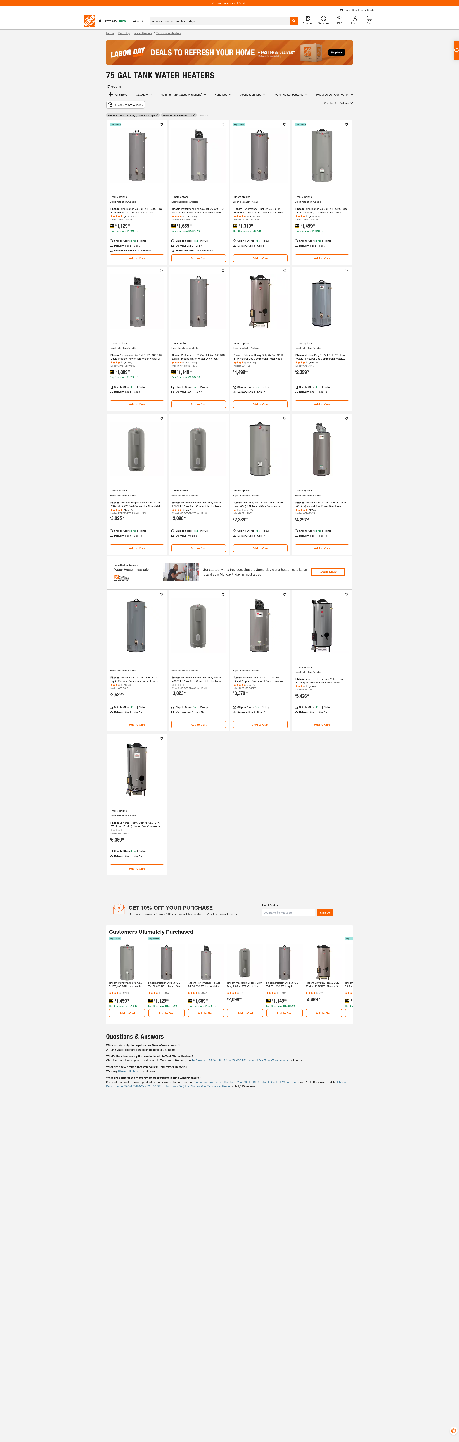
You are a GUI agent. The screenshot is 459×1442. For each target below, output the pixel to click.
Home (110, 33)
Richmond (135, 1071)
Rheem (122, 1071)
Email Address (271, 905)
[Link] (137, 192)
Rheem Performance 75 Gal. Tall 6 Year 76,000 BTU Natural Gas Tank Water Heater (246, 1082)
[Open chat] (456, 50)
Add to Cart (137, 258)
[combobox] (220, 21)
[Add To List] (161, 124)
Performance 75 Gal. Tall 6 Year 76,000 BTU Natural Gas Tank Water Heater (239, 1060)
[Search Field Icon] (294, 21)
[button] (338, 103)
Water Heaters (143, 33)
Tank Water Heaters (168, 33)
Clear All (203, 115)
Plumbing (124, 33)
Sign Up (325, 912)
